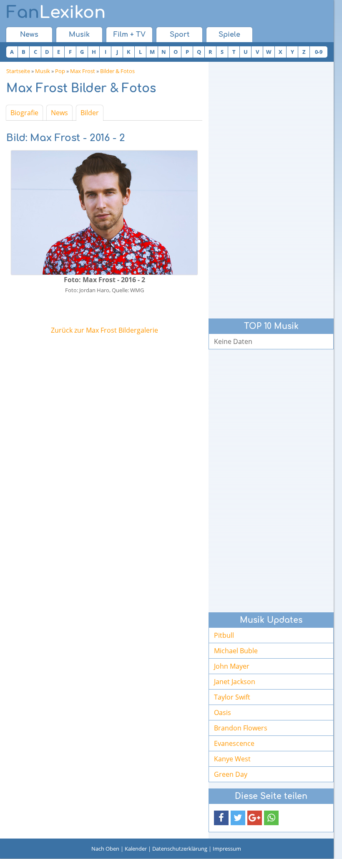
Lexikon (56, 12)
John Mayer (231, 666)
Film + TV (129, 34)
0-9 (318, 52)
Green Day (230, 774)
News (29, 34)
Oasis (222, 712)
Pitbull (224, 635)
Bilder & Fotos (117, 71)
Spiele (229, 34)
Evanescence (234, 743)
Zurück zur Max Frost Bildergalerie (104, 330)
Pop (60, 71)
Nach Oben (105, 848)
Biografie (24, 112)
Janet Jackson (234, 681)
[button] (221, 818)
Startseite (18, 71)
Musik (79, 34)
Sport (179, 34)
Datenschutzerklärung (179, 848)
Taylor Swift (232, 697)
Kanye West (232, 758)
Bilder (89, 112)
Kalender (136, 848)
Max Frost (82, 71)
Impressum (227, 848)
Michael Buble (236, 650)
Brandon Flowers (240, 728)
